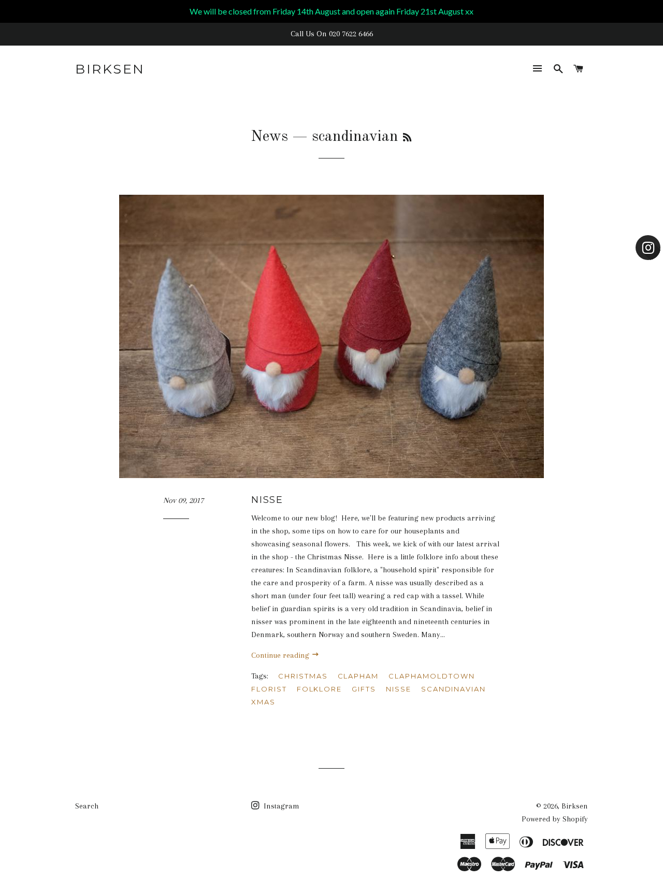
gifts (364, 689)
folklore (319, 689)
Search (86, 806)
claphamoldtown (431, 676)
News (269, 137)
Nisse (267, 500)
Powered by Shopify (555, 819)
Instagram (280, 806)
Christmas (303, 676)
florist (269, 689)
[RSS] (407, 138)
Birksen (110, 69)
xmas (263, 702)
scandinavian (453, 689)
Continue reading (281, 655)
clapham (358, 676)
